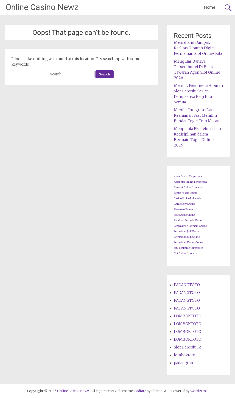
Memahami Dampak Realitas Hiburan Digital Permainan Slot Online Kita (198, 48)
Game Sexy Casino (184, 203)
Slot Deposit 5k (187, 347)
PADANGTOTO (187, 284)
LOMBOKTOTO (187, 316)
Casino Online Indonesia (187, 198)
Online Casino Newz (42, 7)
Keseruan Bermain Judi (187, 209)
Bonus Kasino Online (185, 192)
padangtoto (184, 362)
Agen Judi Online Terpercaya (190, 181)
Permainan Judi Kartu (186, 231)
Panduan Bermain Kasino (188, 220)
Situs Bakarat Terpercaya (188, 247)
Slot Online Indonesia (186, 253)
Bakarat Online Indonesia (188, 187)
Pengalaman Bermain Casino (190, 225)
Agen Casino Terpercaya (188, 176)
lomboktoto (184, 355)
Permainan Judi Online (187, 236)
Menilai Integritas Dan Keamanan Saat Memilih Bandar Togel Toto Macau (196, 115)
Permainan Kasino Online (188, 242)
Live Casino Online (184, 214)
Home (209, 7)
